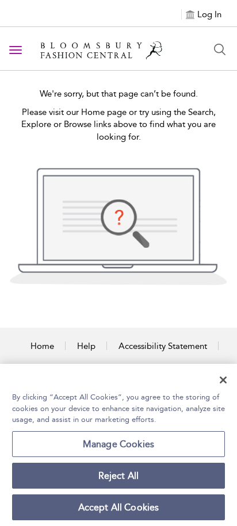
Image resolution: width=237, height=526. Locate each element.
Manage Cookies (118, 444)
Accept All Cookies (118, 507)
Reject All (118, 475)
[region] (118, 445)
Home (42, 346)
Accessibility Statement (162, 346)
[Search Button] (219, 49)
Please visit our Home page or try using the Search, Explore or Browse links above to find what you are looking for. (118, 124)
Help (86, 346)
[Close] (223, 380)
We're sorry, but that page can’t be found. (119, 94)
